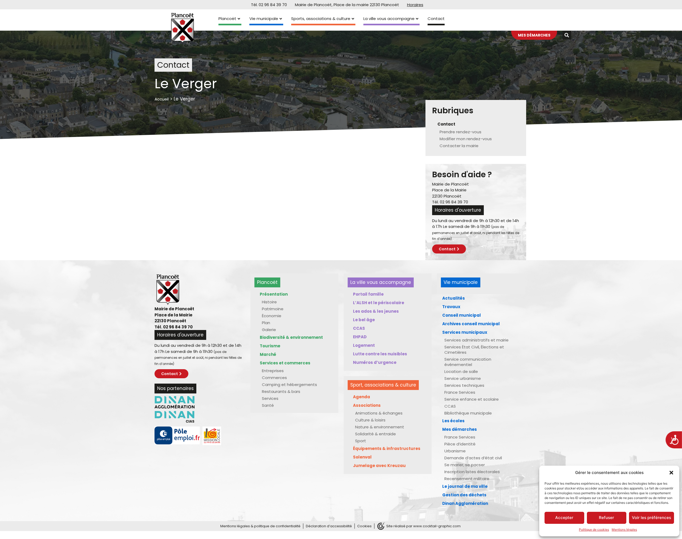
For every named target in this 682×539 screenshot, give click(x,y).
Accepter (564, 517)
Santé (268, 405)
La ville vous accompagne (389, 18)
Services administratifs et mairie (476, 340)
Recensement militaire (466, 478)
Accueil (162, 99)
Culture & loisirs (370, 420)
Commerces (274, 377)
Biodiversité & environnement (291, 337)
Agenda (361, 397)
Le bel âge (364, 320)
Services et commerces (285, 363)
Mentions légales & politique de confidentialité (260, 526)
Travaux (451, 306)
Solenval (362, 457)
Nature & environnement (379, 427)
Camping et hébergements (289, 384)
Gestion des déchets (464, 495)
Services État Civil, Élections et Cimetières (474, 349)
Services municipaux (464, 332)
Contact (436, 18)
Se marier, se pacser (464, 465)
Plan (266, 322)
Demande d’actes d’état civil (473, 458)
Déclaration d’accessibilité (329, 526)
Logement (364, 345)
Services (270, 398)
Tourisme (270, 346)
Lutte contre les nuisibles (380, 354)
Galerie (269, 329)
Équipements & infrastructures (386, 448)
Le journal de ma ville (465, 486)
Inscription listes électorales (472, 471)
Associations (367, 405)
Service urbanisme (462, 378)
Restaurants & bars (281, 391)
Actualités (453, 298)
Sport (360, 441)
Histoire (269, 302)
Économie (271, 316)
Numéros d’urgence (374, 362)
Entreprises (273, 370)
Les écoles (453, 421)
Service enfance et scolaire (471, 399)
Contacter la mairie (459, 145)
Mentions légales (624, 530)
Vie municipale (263, 18)
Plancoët (227, 18)
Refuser (606, 517)
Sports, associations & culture (320, 18)
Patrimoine (272, 309)
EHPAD (360, 337)
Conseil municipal (461, 315)
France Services (459, 392)
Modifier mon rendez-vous (466, 139)
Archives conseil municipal (471, 324)
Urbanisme (455, 451)
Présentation (274, 294)
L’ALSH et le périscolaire (378, 302)
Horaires (415, 4)
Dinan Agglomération (465, 503)
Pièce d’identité (460, 444)
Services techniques (464, 385)
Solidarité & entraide (375, 434)
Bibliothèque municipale (468, 413)
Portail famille (368, 294)
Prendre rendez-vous (460, 132)
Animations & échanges (379, 413)
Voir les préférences (651, 517)
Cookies (364, 526)
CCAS (359, 328)
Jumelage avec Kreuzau (379, 465)
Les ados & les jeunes (376, 311)
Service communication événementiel (467, 361)
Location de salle (461, 371)
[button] (671, 472)
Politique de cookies (594, 530)
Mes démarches (459, 429)
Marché (268, 354)
